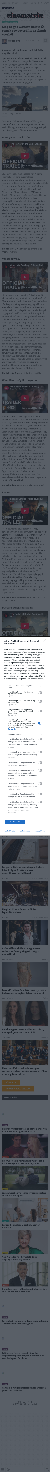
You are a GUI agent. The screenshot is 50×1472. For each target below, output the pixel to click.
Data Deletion (10, 831)
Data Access (25, 831)
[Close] (45, 641)
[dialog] (25, 736)
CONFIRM (15, 822)
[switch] (40, 692)
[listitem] (25, 686)
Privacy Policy (39, 831)
